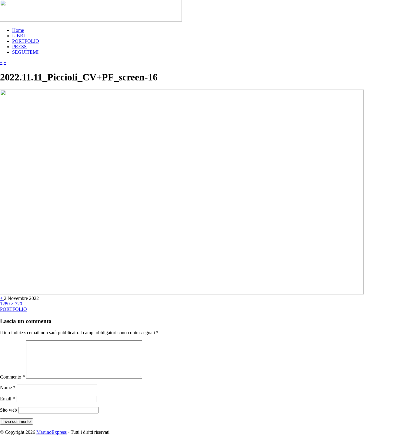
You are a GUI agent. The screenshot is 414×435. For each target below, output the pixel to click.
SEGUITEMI (25, 52)
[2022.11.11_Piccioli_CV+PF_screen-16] (182, 292)
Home (18, 30)
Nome (7, 387)
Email (7, 398)
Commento (12, 376)
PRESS (19, 46)
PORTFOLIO (25, 41)
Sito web (8, 410)
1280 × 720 (11, 303)
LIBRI (18, 35)
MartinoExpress (51, 432)
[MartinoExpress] (91, 19)
